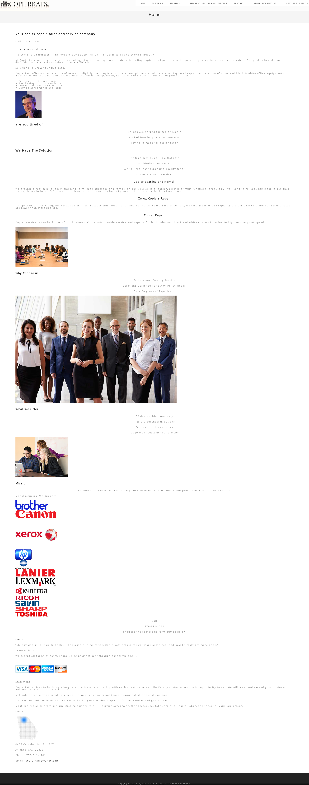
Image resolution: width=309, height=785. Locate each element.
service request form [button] (30, 49)
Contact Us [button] (23, 639)
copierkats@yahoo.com (42, 760)
